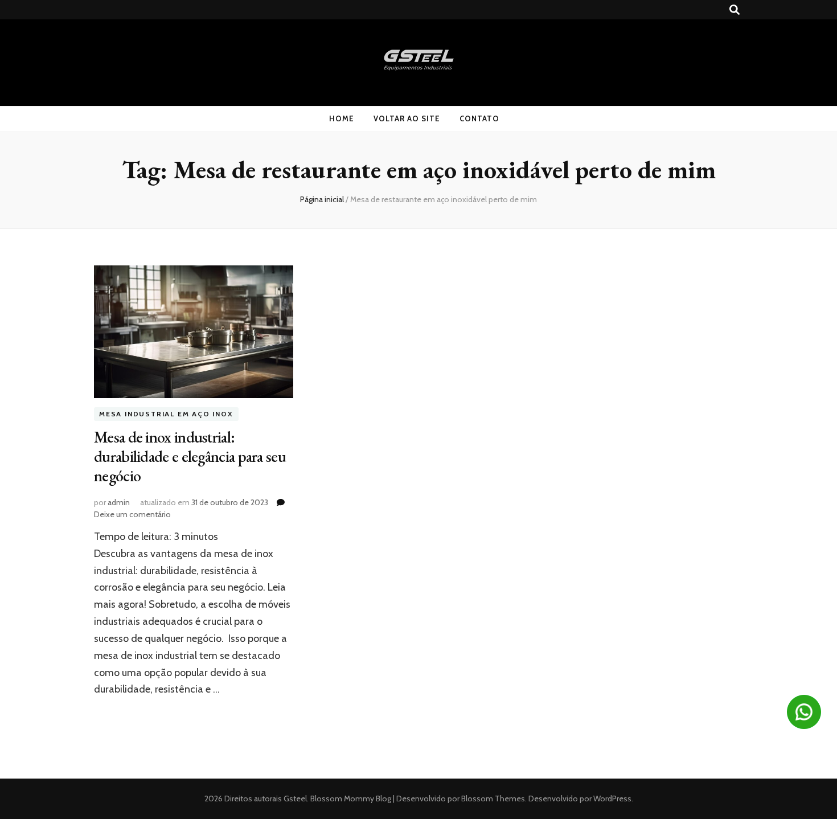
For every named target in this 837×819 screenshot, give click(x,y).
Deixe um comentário (132, 514)
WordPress (612, 798)
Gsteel (295, 798)
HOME (341, 118)
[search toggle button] (734, 10)
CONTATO (479, 118)
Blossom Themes (492, 798)
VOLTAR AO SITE (407, 118)
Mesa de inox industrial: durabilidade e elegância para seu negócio (190, 456)
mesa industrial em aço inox (166, 414)
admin (119, 502)
